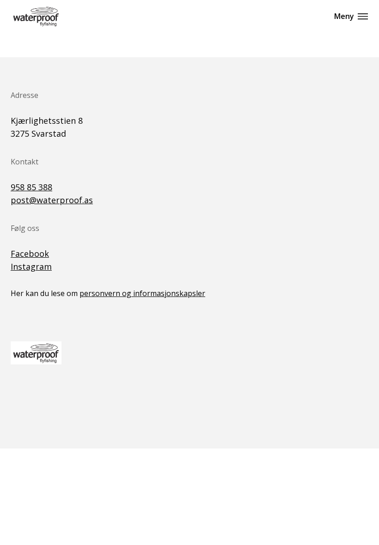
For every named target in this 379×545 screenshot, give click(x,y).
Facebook (30, 253)
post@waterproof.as (52, 200)
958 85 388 (31, 187)
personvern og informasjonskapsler (142, 293)
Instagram (31, 266)
